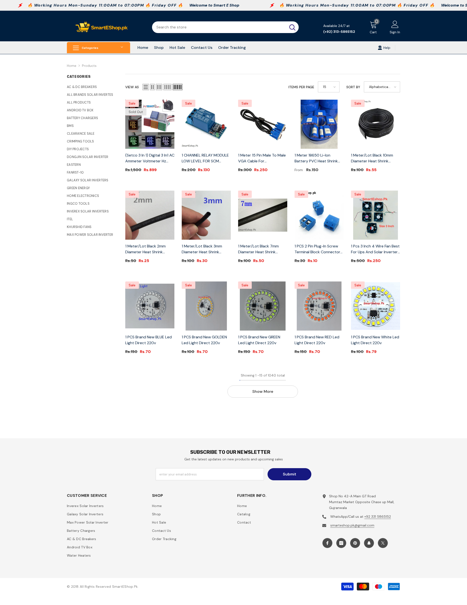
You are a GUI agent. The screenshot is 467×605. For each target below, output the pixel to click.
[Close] (463, 577)
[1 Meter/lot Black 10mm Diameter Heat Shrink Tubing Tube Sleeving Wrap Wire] (375, 124)
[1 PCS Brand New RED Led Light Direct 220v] (319, 306)
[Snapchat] (369, 543)
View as (132, 87)
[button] (146, 87)
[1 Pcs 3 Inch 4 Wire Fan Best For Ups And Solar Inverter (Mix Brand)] (375, 215)
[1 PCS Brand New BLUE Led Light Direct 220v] (149, 306)
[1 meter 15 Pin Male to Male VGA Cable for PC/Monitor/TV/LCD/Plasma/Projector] (262, 124)
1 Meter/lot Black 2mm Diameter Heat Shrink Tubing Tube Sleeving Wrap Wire (149, 249)
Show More (262, 391)
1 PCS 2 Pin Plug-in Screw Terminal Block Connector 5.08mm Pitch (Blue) (317, 249)
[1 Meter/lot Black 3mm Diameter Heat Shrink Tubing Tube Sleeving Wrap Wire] (206, 215)
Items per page (301, 87)
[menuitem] (92, 87)
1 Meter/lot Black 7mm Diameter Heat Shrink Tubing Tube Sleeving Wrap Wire (262, 249)
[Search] (225, 27)
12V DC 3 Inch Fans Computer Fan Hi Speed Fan (425, 589)
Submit (289, 474)
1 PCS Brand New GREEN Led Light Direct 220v (259, 339)
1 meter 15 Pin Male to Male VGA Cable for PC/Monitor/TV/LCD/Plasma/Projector (262, 158)
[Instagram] (341, 543)
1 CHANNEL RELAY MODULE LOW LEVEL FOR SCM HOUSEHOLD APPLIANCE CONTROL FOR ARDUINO (205, 158)
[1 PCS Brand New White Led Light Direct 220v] (375, 306)
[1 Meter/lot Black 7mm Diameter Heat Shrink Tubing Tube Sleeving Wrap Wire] (262, 215)
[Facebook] (327, 543)
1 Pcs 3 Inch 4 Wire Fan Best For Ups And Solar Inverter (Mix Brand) (375, 249)
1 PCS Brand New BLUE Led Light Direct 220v (148, 339)
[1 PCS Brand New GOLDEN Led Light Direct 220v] (206, 306)
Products (89, 65)
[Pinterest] (355, 543)
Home (71, 65)
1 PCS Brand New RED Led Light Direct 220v (317, 339)
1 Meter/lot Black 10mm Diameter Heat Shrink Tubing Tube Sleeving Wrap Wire (375, 158)
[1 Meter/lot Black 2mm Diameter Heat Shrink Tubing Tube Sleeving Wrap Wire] (149, 215)
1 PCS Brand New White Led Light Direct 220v (375, 339)
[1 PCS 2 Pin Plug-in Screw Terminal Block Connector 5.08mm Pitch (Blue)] (319, 215)
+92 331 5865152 (377, 516)
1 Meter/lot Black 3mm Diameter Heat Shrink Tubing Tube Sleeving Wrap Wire (206, 249)
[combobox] (219, 27)
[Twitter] (383, 543)
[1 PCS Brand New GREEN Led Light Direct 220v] (262, 306)
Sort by (353, 87)
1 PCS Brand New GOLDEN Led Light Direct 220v (204, 339)
